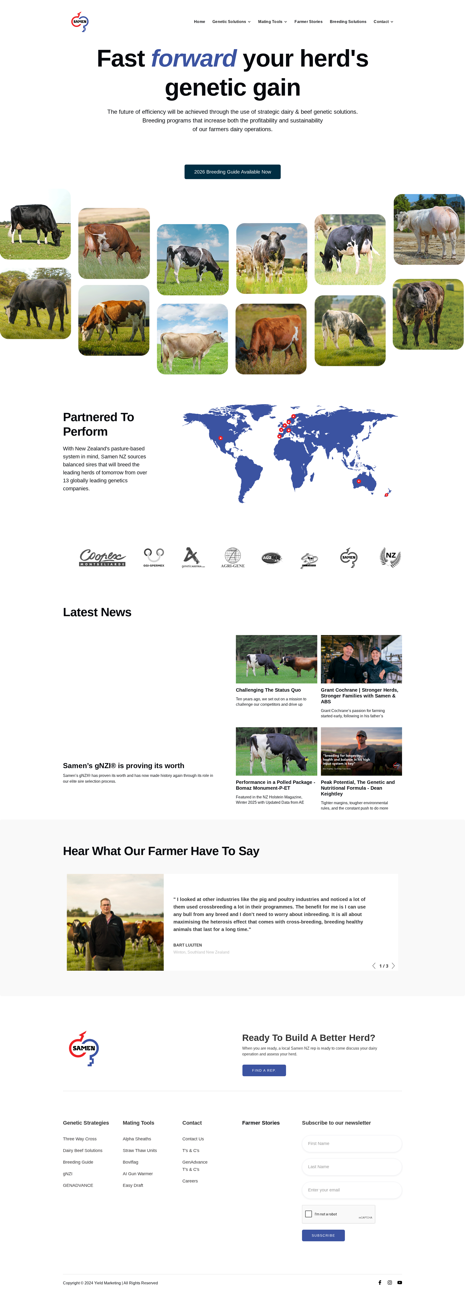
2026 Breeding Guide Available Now (232, 171)
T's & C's (190, 1150)
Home (199, 22)
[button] (231, 21)
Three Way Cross (80, 1138)
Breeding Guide (78, 1162)
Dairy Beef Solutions (82, 1150)
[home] (80, 22)
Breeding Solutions (348, 22)
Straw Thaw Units (140, 1150)
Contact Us (193, 1138)
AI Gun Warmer (138, 1173)
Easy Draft (133, 1185)
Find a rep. (264, 1070)
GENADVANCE (78, 1185)
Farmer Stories (308, 22)
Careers (190, 1181)
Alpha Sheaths (137, 1138)
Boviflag (130, 1162)
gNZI (67, 1173)
